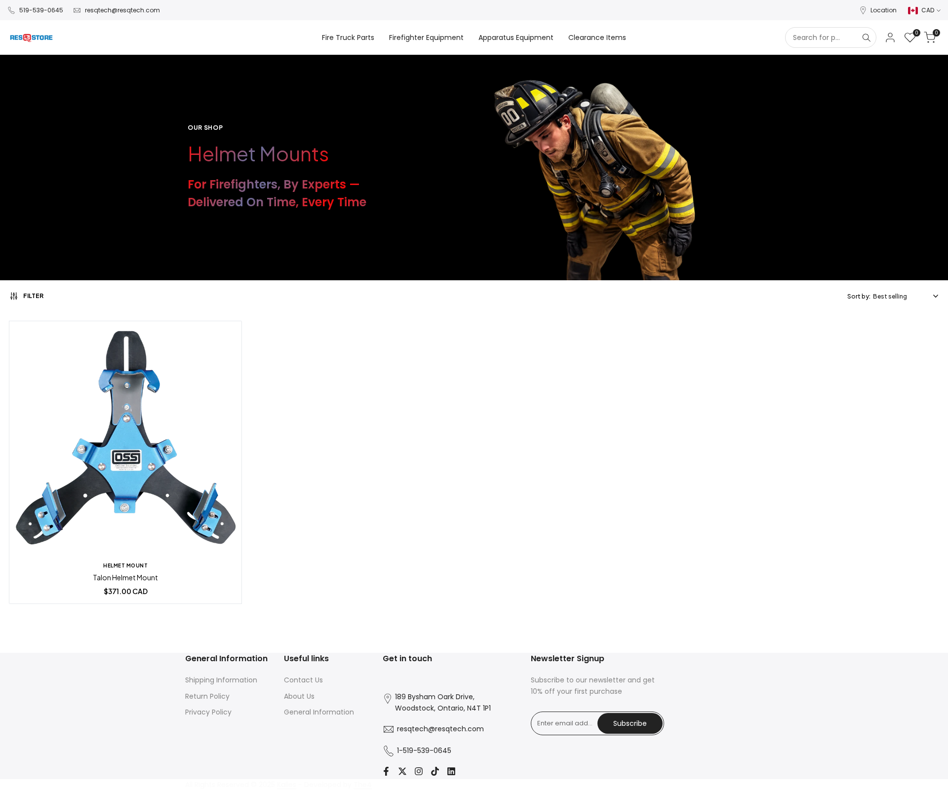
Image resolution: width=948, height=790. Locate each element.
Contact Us (303, 680)
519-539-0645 (41, 10)
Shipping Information (221, 680)
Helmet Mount (125, 565)
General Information (319, 712)
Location (883, 10)
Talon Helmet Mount (125, 577)
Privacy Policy (208, 712)
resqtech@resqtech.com (122, 10)
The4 (363, 785)
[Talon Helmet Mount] (125, 438)
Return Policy (207, 696)
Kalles (286, 785)
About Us (299, 696)
